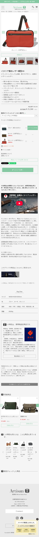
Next (35, 32)
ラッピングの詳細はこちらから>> (11, 120)
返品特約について (6, 153)
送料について (5, 155)
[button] (1, 405)
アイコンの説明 (6, 149)
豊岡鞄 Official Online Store (20, 9)
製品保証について (19, 356)
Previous (3, 32)
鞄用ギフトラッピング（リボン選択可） (13, 113)
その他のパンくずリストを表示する (19, 384)
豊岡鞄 (10, 11)
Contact (19, 511)
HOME (3, 11)
